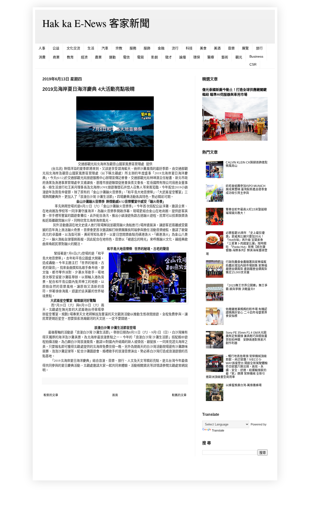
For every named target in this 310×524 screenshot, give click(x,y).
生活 (90, 48)
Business (256, 56)
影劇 (154, 57)
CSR (252, 64)
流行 (175, 48)
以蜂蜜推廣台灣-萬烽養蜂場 (244, 385)
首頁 (115, 395)
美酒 (217, 48)
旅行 (259, 48)
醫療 (210, 57)
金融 (161, 48)
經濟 (84, 57)
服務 (133, 48)
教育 (70, 57)
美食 (203, 48)
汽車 (104, 48)
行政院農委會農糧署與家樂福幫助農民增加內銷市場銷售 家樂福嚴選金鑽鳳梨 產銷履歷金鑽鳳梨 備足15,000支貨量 (246, 267)
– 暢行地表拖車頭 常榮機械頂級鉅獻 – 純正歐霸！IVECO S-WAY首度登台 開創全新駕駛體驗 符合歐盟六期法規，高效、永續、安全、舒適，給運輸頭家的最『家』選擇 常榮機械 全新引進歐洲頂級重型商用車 (237, 366)
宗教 (119, 48)
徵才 (168, 57)
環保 (196, 57)
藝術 (224, 57)
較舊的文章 (179, 395)
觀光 (238, 57)
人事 (42, 48)
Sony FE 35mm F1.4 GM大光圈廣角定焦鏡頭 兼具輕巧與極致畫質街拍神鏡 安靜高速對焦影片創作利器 (246, 338)
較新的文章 (51, 395)
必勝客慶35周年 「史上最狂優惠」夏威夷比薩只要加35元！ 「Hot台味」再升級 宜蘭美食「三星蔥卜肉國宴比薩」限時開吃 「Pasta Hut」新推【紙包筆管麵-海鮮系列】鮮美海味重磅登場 (236, 243)
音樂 (231, 48)
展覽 (245, 48)
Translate (218, 430)
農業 (98, 57)
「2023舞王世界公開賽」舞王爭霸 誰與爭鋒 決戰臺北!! (246, 287)
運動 (112, 57)
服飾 (147, 48)
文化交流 (73, 48)
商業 (56, 57)
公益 (56, 48)
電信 (126, 57)
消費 (42, 57)
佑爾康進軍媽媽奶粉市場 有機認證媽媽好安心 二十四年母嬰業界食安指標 (246, 313)
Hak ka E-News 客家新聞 (96, 23)
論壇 (182, 57)
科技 (189, 48)
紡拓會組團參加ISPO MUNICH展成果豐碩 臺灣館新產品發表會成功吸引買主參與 (246, 189)
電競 (140, 57)
